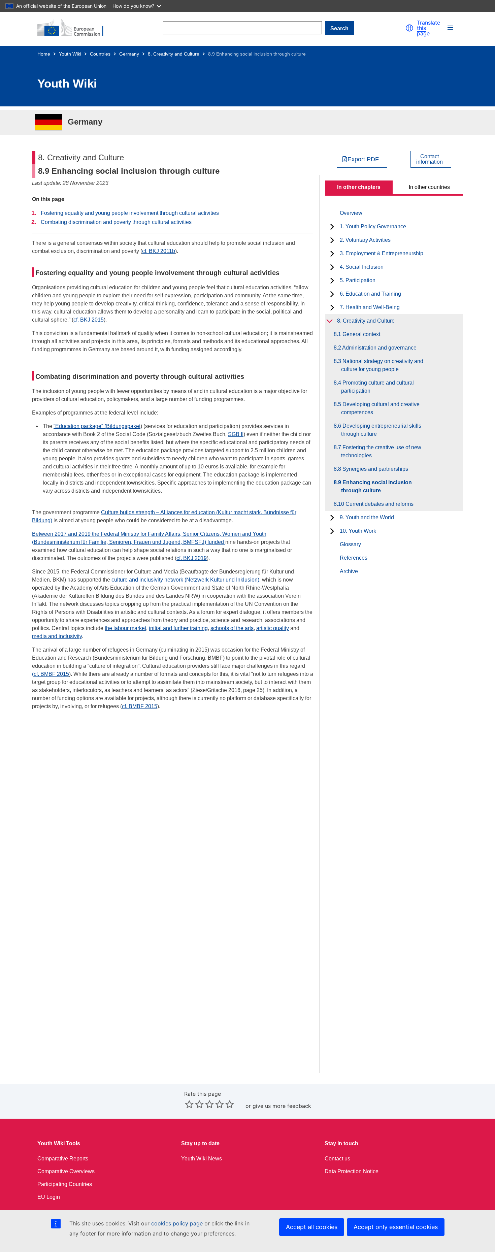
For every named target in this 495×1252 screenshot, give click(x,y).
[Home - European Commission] (74, 28)
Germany (129, 54)
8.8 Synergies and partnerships (374, 469)
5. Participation (357, 280)
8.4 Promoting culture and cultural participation (377, 387)
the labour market (125, 628)
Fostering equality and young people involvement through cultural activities (130, 213)
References (353, 558)
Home (43, 54)
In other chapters (359, 187)
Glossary (350, 544)
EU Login (48, 1197)
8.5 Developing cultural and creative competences (380, 408)
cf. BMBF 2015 (139, 706)
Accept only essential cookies (396, 1226)
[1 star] (189, 1104)
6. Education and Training (370, 294)
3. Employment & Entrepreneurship (381, 253)
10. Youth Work (358, 531)
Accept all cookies (311, 1226)
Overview (351, 213)
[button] (409, 28)
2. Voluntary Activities (365, 240)
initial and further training (178, 628)
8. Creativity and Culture (173, 54)
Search (339, 28)
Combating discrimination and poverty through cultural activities (116, 222)
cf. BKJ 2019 (191, 558)
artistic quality (272, 628)
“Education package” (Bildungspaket (97, 426)
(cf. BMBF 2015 (50, 674)
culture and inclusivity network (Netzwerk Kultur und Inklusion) (185, 580)
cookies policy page (177, 1223)
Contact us (337, 1158)
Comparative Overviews (66, 1171)
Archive (349, 571)
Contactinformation (429, 159)
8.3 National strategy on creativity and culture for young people (382, 365)
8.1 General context (360, 334)
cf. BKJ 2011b (158, 251)
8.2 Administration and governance (379, 348)
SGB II (235, 434)
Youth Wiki (70, 54)
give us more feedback (282, 1105)
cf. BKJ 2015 (88, 320)
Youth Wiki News (201, 1158)
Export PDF (363, 159)
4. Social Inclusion (362, 267)
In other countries (429, 187)
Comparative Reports (62, 1158)
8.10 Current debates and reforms (377, 504)
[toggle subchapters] (332, 226)
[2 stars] (194, 1104)
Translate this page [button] (428, 28)
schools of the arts (232, 628)
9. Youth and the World (367, 517)
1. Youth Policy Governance (373, 226)
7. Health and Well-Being (370, 307)
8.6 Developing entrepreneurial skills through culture (381, 430)
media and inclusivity (57, 636)
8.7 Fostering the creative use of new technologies (381, 451)
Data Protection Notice (351, 1171)
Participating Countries (64, 1184)
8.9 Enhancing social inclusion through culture (376, 486)
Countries (100, 54)
